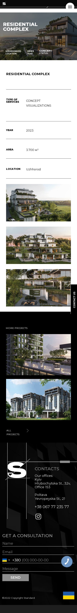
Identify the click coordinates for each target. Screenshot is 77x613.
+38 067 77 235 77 (52, 506)
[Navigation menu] (70, 7)
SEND (16, 577)
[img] (38, 399)
